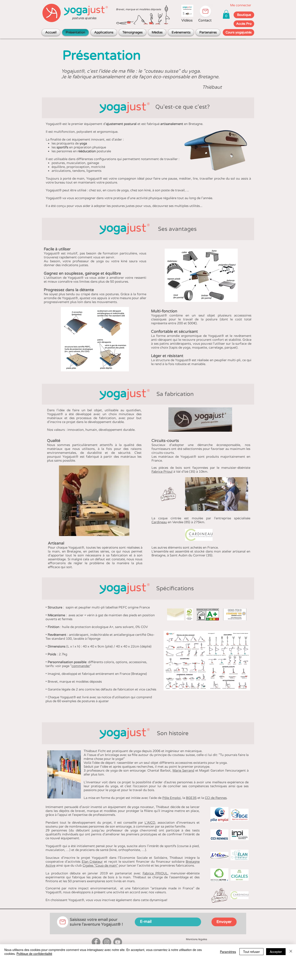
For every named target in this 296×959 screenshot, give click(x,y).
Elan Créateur (92, 862)
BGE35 (191, 798)
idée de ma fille (117, 71)
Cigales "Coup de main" (100, 865)
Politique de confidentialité (34, 953)
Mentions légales (196, 939)
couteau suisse (161, 71)
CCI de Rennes (216, 798)
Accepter (276, 951)
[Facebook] (96, 942)
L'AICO (150, 823)
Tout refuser (251, 951)
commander (81, 666)
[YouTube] (117, 942)
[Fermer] (290, 952)
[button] (226, 14)
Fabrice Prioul (161, 472)
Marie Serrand (183, 770)
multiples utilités (187, 206)
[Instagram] (106, 942)
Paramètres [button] (228, 951)
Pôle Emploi (171, 798)
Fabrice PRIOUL (155, 873)
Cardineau (159, 522)
